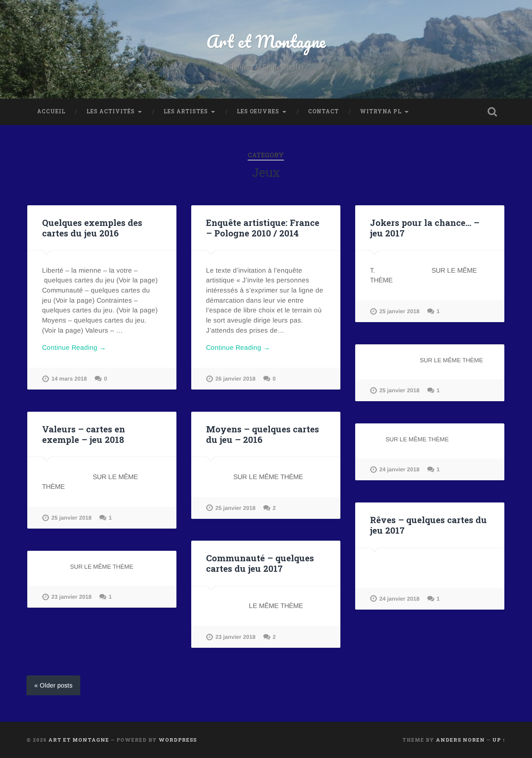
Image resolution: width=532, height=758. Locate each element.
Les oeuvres (258, 111)
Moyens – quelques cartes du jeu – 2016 (262, 434)
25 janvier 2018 (399, 311)
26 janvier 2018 (235, 378)
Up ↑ (499, 740)
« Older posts (53, 685)
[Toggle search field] (492, 112)
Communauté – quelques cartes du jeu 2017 (260, 563)
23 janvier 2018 (235, 637)
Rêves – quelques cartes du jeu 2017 (428, 525)
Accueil (51, 111)
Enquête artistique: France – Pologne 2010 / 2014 (262, 228)
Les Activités (110, 111)
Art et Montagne (266, 41)
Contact (323, 111)
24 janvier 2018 (399, 469)
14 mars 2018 (69, 378)
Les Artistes (186, 111)
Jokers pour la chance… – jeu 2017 (424, 228)
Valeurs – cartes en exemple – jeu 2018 (83, 434)
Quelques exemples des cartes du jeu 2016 (92, 228)
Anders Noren (460, 740)
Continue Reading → (74, 347)
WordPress (178, 740)
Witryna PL (381, 111)
